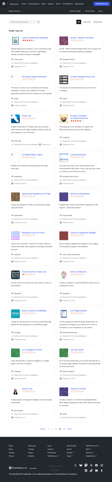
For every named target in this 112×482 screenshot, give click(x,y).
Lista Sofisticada (78, 155)
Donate (70, 453)
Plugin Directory (14, 11)
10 (64, 429)
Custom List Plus (78, 389)
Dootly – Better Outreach (82, 38)
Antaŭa (42, 429)
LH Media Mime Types (32, 155)
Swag (70, 456)
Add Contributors (78, 272)
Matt (88, 449)
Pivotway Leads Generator (34, 76)
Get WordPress (102, 4)
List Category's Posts (32, 350)
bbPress (90, 453)
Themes (31, 449)
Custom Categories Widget (83, 233)
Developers (51, 453)
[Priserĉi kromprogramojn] (38, 22)
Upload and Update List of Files (36, 194)
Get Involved (71, 446)
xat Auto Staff (76, 350)
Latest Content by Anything (35, 38)
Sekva (69, 429)
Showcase (32, 446)
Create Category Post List (82, 76)
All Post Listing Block (80, 194)
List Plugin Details (78, 311)
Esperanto (33, 468)
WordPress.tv (53, 456)
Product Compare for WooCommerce (79, 117)
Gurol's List (27, 389)
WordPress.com (92, 446)
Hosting (11, 453)
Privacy (11, 456)
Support (50, 449)
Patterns (31, 456)
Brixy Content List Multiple (34, 311)
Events (69, 449)
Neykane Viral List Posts (33, 233)
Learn (49, 446)
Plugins (30, 453)
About (11, 446)
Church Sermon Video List (34, 272)
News (11, 449)
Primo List (26, 116)
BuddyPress (91, 456)
